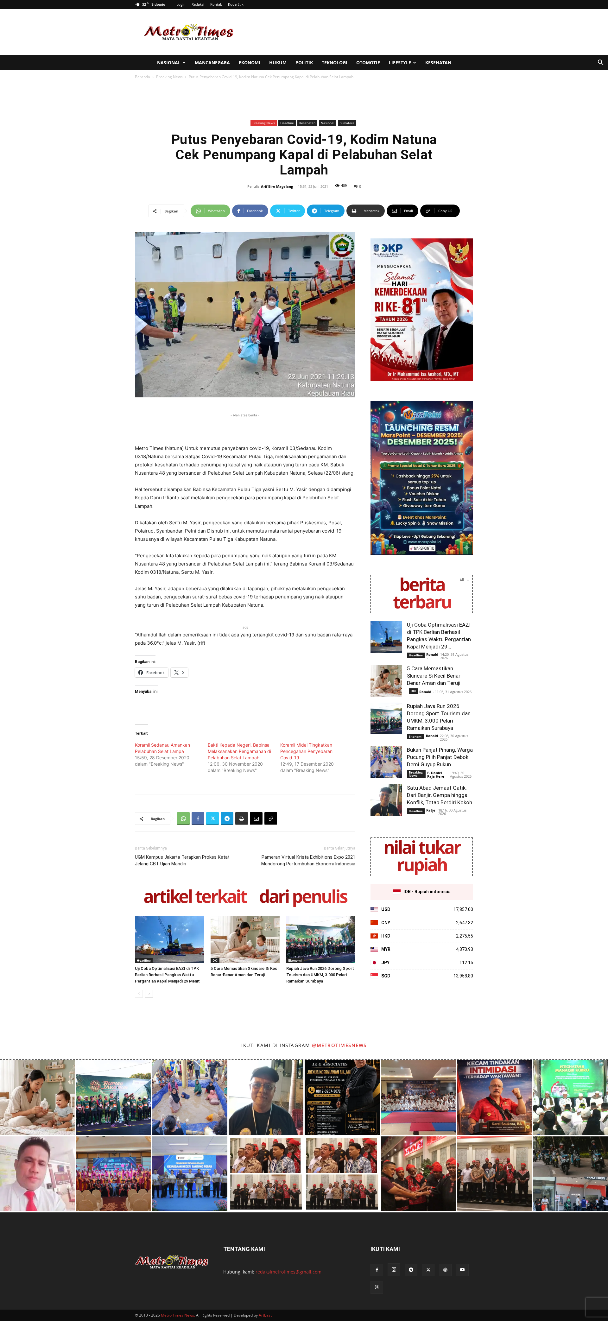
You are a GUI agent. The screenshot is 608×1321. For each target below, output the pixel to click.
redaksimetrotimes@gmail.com (288, 1272)
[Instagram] (394, 1269)
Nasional (168, 63)
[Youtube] (462, 1270)
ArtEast (265, 1315)
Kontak (216, 4)
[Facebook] (198, 818)
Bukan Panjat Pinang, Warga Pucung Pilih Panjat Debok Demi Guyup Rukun (440, 757)
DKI (215, 960)
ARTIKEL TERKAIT (194, 897)
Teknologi (334, 63)
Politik (304, 63)
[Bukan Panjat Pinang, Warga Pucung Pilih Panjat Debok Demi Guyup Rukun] (386, 762)
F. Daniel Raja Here (435, 774)
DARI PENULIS (303, 897)
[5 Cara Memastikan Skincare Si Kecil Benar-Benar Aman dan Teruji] (245, 939)
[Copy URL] (270, 818)
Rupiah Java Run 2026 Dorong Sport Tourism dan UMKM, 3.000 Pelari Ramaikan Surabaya (320, 974)
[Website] (445, 1270)
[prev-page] (139, 994)
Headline (287, 123)
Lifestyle (400, 63)
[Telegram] (227, 818)
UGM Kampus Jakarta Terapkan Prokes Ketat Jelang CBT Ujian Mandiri (182, 860)
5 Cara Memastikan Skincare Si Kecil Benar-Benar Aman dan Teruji (434, 675)
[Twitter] (212, 818)
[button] (600, 63)
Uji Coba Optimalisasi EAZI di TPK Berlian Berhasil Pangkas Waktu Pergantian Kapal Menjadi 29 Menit (167, 974)
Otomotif (368, 63)
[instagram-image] (37, 1097)
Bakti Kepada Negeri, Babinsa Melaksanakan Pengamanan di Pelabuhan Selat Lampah (239, 751)
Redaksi (198, 4)
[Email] (256, 818)
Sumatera (347, 123)
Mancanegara (212, 63)
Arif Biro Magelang (277, 186)
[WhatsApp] (183, 818)
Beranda (142, 76)
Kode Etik (236, 4)
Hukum (278, 63)
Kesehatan (438, 63)
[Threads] (376, 1287)
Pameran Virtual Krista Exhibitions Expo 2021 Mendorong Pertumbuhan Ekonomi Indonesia (308, 860)
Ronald (432, 654)
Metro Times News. (178, 1315)
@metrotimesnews (339, 1045)
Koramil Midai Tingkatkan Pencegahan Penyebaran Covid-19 (306, 751)
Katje (430, 810)
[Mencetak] (241, 818)
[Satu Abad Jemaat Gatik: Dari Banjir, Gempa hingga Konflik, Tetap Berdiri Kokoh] (386, 800)
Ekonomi (249, 63)
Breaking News (169, 76)
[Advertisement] (358, 32)
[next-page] (149, 994)
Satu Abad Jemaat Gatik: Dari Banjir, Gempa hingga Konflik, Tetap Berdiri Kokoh (439, 795)
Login (181, 4)
